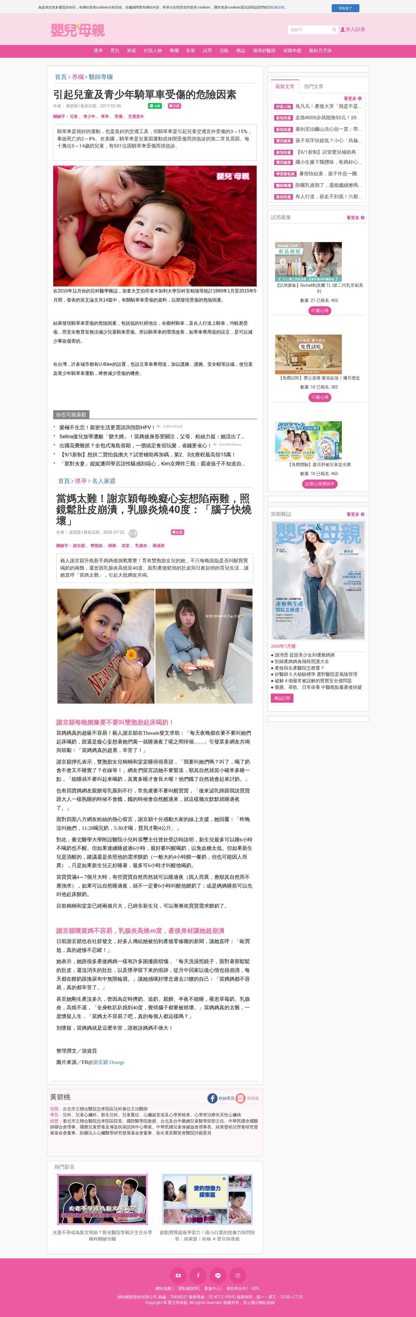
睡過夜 (159, 545)
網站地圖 (163, 1288)
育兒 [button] (114, 50)
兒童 (74, 116)
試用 (207, 50)
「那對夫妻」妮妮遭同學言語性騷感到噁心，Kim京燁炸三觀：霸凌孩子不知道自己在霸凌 (152, 464)
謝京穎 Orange (109, 1062)
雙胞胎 (96, 545)
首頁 (61, 77)
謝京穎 (79, 545)
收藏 (176, 106)
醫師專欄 (101, 77)
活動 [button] (224, 50)
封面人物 (153, 50)
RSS (255, 1288)
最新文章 (285, 86)
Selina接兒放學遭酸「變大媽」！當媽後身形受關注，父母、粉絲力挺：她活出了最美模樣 (152, 436)
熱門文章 (313, 86)
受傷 (119, 116)
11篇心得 (320, 397)
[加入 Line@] (217, 1275)
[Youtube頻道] (178, 1275)
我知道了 (345, 8)
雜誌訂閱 (282, 698)
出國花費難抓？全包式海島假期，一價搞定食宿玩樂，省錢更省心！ (135, 445)
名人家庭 (104, 481)
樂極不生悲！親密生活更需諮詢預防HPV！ (107, 427)
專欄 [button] (174, 50)
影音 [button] (190, 50)
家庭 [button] (131, 50)
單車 (105, 116)
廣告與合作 (236, 1288)
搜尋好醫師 (264, 50)
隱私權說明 (275, 7)
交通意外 (136, 116)
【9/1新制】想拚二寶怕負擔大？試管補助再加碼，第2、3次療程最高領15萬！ (147, 454)
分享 (133, 533)
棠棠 (126, 545)
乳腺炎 (141, 545)
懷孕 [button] (98, 50)
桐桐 (112, 545)
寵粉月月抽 (320, 50)
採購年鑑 (292, 50)
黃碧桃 (60, 1097)
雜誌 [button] (240, 50)
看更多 (350, 98)
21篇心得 (320, 310)
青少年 (89, 116)
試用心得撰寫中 (320, 483)
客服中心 (212, 1288)
